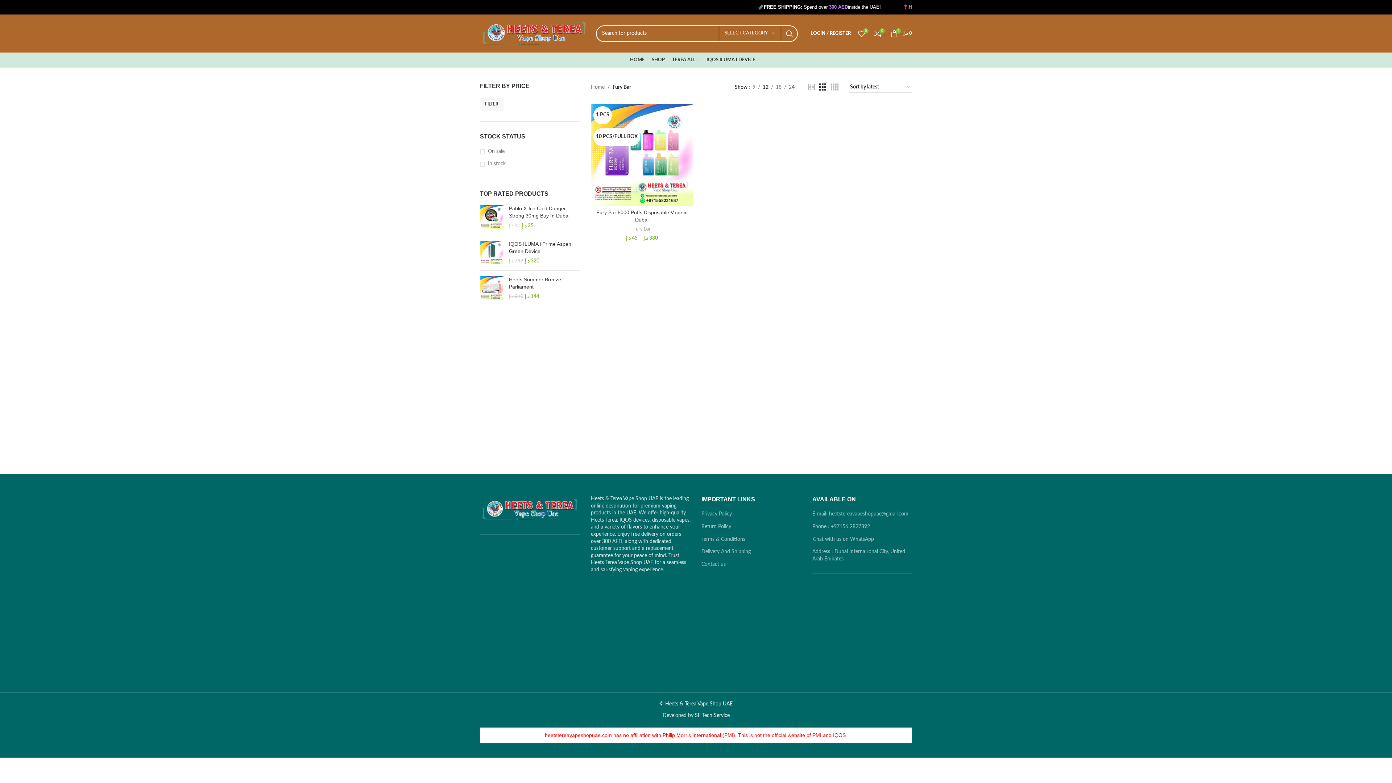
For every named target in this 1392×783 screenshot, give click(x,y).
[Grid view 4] (834, 87)
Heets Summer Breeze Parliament (535, 283)
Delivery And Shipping (726, 551)
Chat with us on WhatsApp (843, 539)
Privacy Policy (716, 514)
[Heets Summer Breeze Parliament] (492, 288)
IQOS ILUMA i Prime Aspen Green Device (540, 247)
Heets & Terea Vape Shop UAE (699, 704)
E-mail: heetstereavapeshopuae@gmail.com (860, 514)
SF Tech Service (712, 715)
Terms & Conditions (723, 539)
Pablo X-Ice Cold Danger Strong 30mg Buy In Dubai (539, 212)
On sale (496, 151)
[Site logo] (534, 33)
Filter (491, 104)
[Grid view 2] (811, 87)
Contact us (713, 564)
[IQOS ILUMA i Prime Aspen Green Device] (492, 253)
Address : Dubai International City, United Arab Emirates (858, 555)
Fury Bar (642, 229)
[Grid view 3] (822, 87)
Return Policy (716, 526)
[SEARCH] (789, 33)
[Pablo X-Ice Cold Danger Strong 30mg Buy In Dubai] (492, 217)
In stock (497, 163)
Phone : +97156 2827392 (841, 526)
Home (598, 87)
